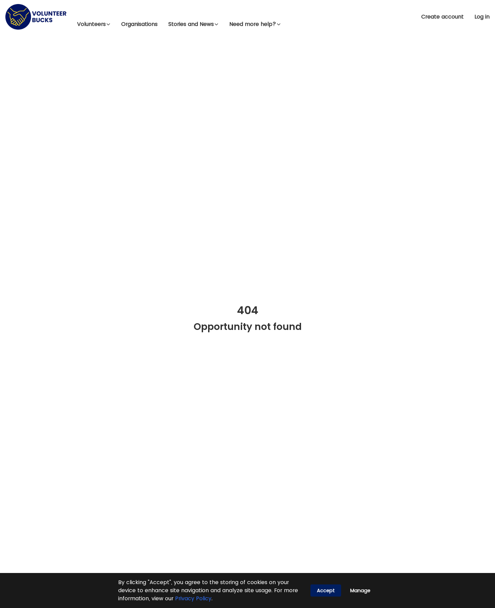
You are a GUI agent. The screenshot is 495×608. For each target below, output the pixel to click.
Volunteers (91, 24)
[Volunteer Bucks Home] (35, 16)
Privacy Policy (193, 598)
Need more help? (252, 24)
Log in (482, 16)
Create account (442, 16)
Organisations (139, 24)
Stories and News (191, 24)
